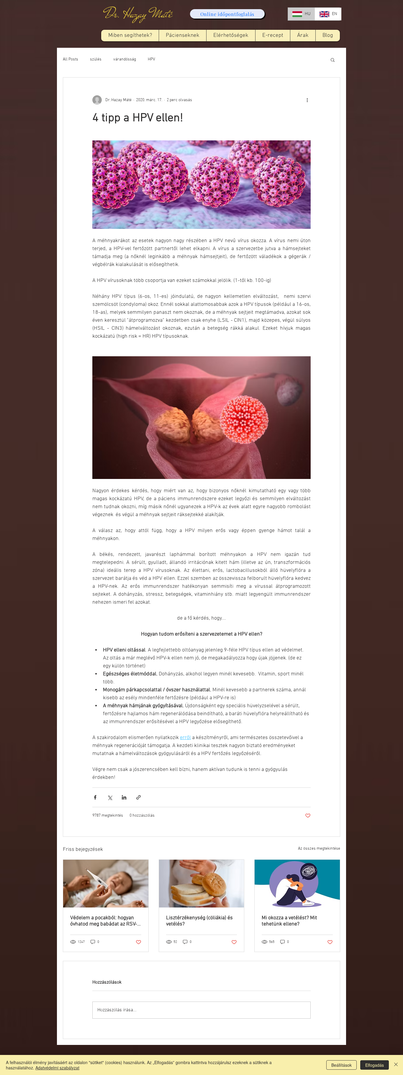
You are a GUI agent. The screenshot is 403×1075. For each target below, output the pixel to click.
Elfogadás (374, 1065)
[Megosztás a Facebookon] (95, 797)
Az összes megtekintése (319, 848)
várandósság (124, 59)
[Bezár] (395, 1065)
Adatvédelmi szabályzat (57, 1068)
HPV (151, 59)
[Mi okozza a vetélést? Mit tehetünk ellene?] (297, 883)
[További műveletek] (307, 100)
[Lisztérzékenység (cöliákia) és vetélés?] (201, 883)
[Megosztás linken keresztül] (138, 797)
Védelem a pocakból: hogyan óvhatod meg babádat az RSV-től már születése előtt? (103, 921)
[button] (182, 35)
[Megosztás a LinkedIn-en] (124, 797)
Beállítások (341, 1065)
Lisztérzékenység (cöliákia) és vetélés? (199, 921)
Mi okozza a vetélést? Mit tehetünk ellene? (289, 921)
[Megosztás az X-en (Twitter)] (109, 797)
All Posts (70, 59)
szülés (95, 59)
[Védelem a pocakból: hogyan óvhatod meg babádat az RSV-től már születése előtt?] (105, 883)
